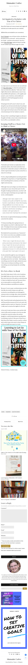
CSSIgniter (20, 662)
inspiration (8, 411)
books (3, 411)
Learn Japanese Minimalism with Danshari (11, 477)
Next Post (20, 421)
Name (3, 524)
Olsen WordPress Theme (11, 662)
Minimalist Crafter (14, 3)
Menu (4, 11)
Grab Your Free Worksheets (14, 652)
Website (3, 535)
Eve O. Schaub (4, 36)
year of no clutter (16, 411)
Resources (14, 16)
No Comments (19, 23)
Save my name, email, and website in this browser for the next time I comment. (12, 542)
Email (3, 530)
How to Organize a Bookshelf (8, 499)
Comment (4, 508)
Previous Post (7, 421)
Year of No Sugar (8, 42)
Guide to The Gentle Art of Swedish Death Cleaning (13, 452)
